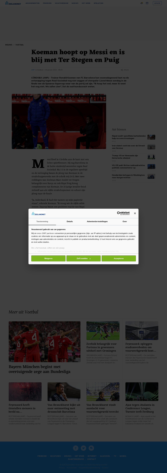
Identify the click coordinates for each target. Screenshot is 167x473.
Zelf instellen (82, 258)
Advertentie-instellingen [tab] (97, 221)
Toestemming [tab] (42, 221)
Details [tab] (70, 221)
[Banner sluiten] (135, 213)
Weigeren (48, 258)
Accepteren (119, 258)
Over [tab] (125, 221)
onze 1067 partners (45, 233)
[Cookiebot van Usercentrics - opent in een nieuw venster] (119, 213)
